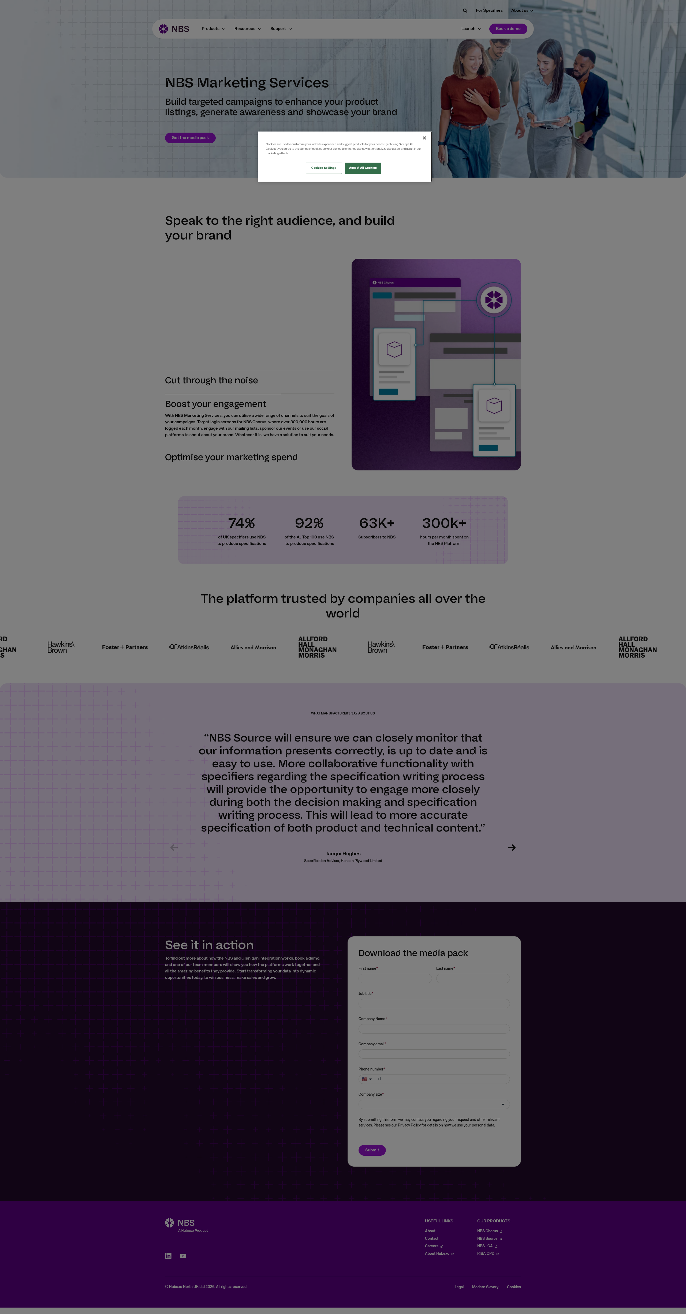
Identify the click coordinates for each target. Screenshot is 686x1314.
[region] (345, 157)
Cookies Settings (323, 168)
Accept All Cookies (362, 168)
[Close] (424, 138)
